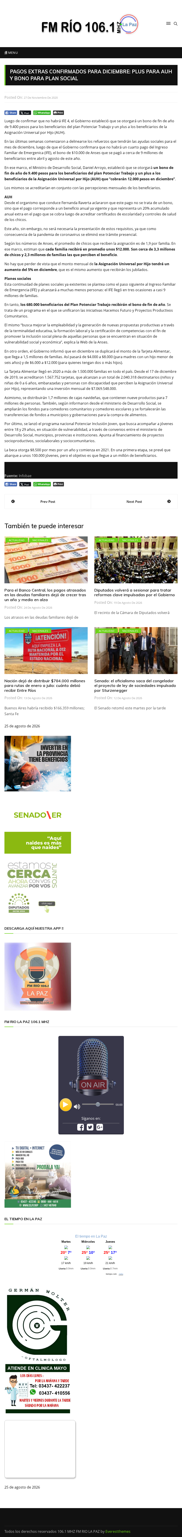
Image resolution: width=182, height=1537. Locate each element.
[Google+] (99, 1128)
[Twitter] (90, 1128)
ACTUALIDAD (17, 540)
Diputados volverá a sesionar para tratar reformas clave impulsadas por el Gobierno (134, 593)
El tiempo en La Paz (91, 1236)
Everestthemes (118, 1531)
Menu (12, 52)
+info (121, 1274)
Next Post (134, 501)
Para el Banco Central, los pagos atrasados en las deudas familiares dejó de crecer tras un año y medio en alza (45, 595)
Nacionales (40, 540)
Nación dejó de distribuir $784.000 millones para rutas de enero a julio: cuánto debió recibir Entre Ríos (44, 685)
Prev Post (47, 501)
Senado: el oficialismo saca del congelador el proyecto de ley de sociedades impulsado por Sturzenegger (135, 685)
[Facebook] (80, 1128)
